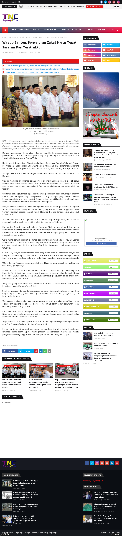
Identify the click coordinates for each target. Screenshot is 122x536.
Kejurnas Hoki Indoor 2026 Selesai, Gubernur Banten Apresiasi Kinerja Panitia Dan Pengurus (24, 519)
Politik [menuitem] (36, 30)
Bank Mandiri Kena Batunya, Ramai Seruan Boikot (105, 165)
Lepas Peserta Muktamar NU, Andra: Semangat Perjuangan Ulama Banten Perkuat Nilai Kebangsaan (42, 69)
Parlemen (99, 300)
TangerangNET (20, 533)
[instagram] (109, 2)
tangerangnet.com (10, 52)
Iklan (19, 2)
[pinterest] (113, 2)
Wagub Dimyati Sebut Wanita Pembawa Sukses (106, 344)
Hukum (99, 274)
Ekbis (99, 267)
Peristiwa (99, 320)
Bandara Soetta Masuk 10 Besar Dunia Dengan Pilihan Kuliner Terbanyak (50, 6)
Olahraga (99, 293)
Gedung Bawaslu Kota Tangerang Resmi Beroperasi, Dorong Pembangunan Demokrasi (105, 356)
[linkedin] (112, 463)
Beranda (5, 2)
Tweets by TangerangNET (93, 481)
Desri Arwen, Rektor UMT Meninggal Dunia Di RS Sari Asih (106, 185)
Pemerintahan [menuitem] (50, 30)
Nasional (99, 287)
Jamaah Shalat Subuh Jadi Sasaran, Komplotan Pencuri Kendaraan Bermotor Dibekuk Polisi (106, 198)
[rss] (111, 60)
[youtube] (111, 50)
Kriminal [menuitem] (101, 30)
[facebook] (101, 2)
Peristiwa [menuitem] (23, 30)
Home (4, 37)
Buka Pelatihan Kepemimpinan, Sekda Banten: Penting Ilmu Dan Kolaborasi (33, 66)
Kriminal (99, 280)
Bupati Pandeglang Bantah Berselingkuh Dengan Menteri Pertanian (106, 518)
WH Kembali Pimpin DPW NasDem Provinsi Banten (104, 334)
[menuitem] (5, 30)
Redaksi (13, 2)
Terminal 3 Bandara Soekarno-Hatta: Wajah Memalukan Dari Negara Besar (106, 494)
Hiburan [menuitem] (65, 30)
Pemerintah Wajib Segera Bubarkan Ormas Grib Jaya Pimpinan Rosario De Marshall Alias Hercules (106, 153)
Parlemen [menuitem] (88, 30)
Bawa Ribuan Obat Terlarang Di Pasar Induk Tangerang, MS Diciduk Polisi (25, 483)
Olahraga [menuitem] (76, 30)
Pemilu (99, 313)
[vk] (111, 55)
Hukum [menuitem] (13, 30)
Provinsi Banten (13, 37)
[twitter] (105, 2)
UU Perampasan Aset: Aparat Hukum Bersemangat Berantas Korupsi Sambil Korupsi (25, 494)
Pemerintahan (99, 306)
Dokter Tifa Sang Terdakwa (105, 174)
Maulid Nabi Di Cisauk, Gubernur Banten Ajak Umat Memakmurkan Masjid (32, 72)
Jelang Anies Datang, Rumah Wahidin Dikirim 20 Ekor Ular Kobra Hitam (105, 506)
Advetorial (99, 261)
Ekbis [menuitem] (111, 30)
